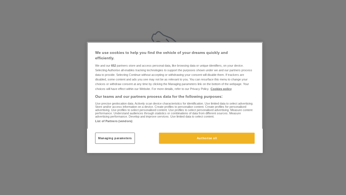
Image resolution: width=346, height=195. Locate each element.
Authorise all (207, 137)
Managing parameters (115, 137)
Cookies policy (221, 88)
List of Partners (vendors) (113, 121)
